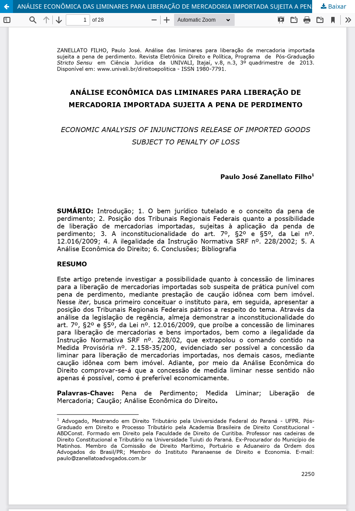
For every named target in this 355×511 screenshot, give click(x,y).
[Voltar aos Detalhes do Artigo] (6, 6)
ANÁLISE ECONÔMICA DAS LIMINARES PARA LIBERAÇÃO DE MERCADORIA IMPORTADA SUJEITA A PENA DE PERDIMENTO (186, 6)
